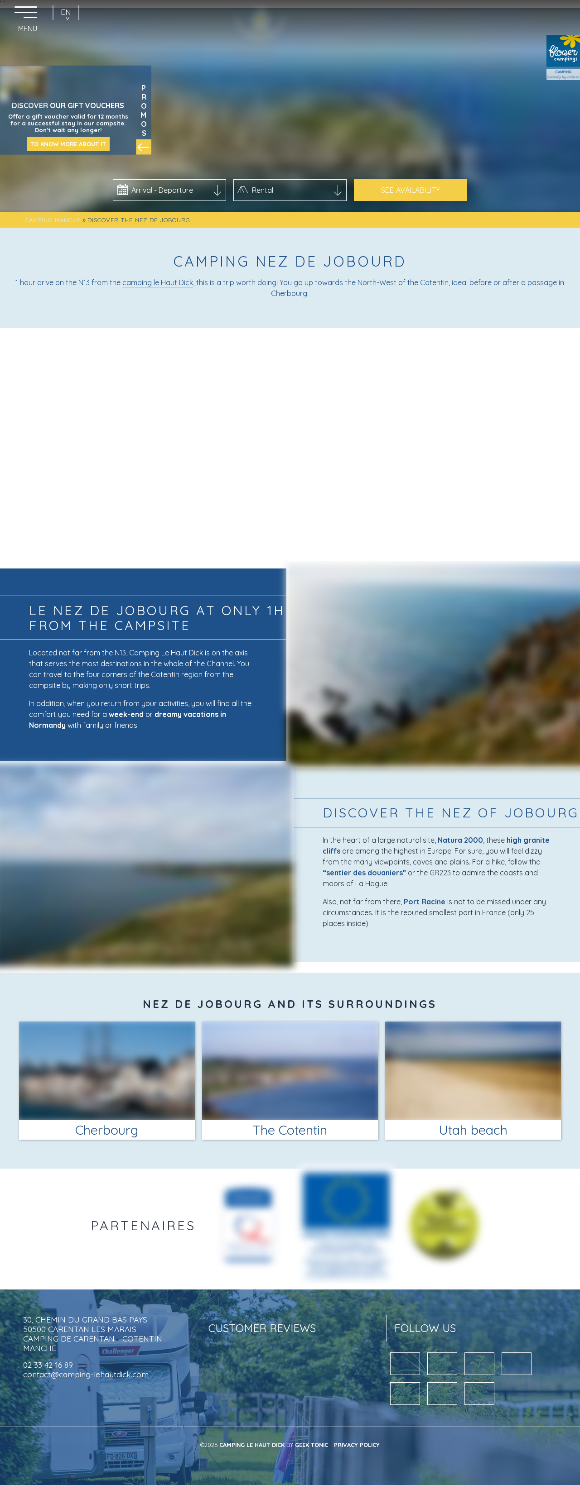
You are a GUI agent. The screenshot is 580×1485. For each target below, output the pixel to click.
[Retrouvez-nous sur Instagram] (405, 1393)
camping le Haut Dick (157, 282)
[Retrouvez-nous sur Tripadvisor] (442, 1393)
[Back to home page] (289, 9)
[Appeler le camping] (543, 9)
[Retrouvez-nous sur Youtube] (405, 1363)
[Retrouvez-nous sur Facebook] (479, 1393)
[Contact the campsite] (565, 9)
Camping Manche (53, 220)
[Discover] (248, 1225)
